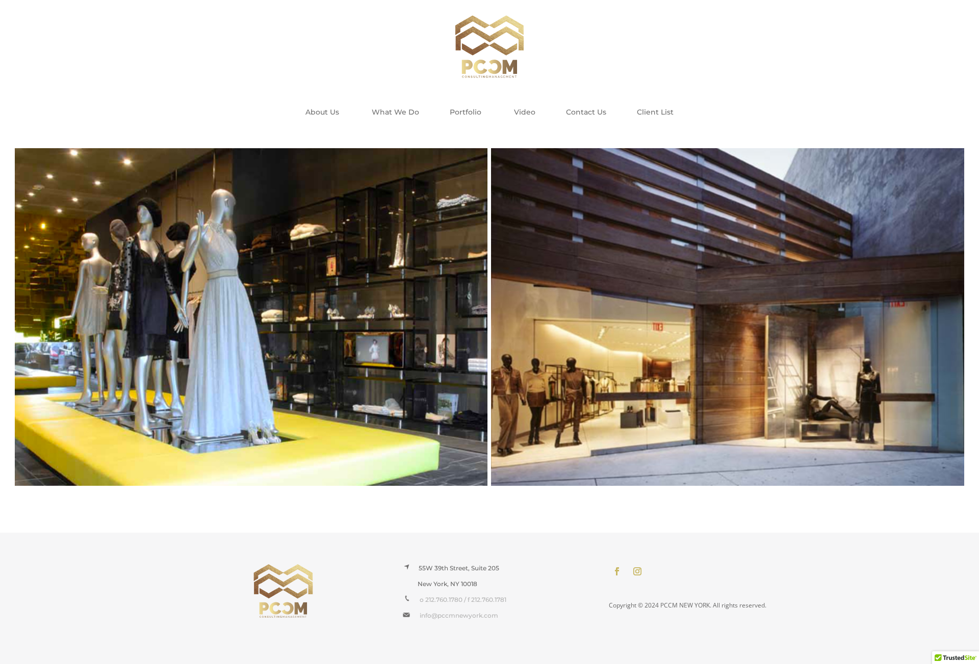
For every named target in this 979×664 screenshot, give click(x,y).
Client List (655, 112)
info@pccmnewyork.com (454, 615)
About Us (323, 112)
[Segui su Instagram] (637, 571)
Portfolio (467, 112)
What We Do (395, 112)
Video (524, 112)
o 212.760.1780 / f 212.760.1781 (463, 599)
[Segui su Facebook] (617, 571)
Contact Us (586, 112)
